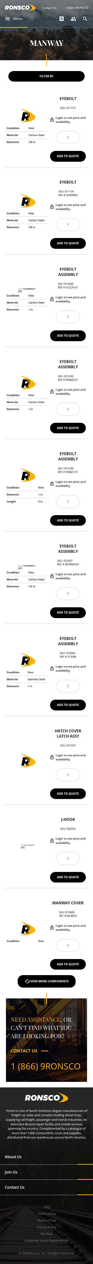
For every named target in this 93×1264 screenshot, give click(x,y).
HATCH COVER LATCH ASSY (68, 733)
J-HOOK (68, 819)
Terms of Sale (46, 1220)
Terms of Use (46, 1213)
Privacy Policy (46, 1227)
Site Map (46, 1234)
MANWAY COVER (68, 903)
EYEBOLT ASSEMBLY (68, 272)
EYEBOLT (68, 98)
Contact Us (49, 8)
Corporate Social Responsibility (46, 1240)
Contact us (24, 1051)
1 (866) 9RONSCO (76, 8)
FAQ (47, 1207)
